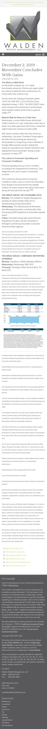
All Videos (5, 723)
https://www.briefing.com (15, 566)
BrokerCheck (13, 585)
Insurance (5, 709)
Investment (6, 704)
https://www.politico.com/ (15, 555)
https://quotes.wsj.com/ (15, 552)
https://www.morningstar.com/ (17, 562)
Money (4, 715)
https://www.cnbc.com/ (14, 559)
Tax (3, 712)
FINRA (33, 643)
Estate (4, 707)
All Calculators (7, 725)
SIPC (38, 643)
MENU (38, 55)
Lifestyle (5, 717)
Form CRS (11, 579)
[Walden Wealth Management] (23, 50)
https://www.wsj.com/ (14, 548)
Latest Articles (7, 720)
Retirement (6, 701)
